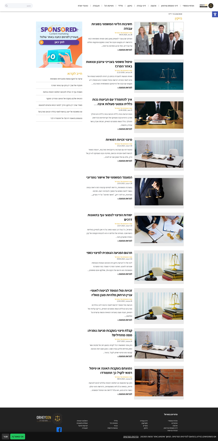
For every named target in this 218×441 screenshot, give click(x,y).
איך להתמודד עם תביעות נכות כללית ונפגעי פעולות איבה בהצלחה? (112, 104)
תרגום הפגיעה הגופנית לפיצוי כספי (109, 252)
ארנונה (153, 5)
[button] (215, 14)
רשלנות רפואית (82, 420)
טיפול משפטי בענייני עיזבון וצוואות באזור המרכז (109, 63)
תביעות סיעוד (83, 425)
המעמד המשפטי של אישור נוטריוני (109, 177)
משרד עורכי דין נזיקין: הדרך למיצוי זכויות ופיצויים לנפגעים (60, 105)
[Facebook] (59, 430)
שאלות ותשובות (82, 423)
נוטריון (145, 425)
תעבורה (96, 5)
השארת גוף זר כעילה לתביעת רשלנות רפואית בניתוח (62, 92)
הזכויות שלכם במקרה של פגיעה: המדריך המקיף (64, 98)
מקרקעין (145, 423)
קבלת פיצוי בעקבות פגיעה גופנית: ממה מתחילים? (109, 332)
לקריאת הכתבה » (125, 49)
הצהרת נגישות (172, 430)
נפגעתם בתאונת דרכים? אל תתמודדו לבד (66, 118)
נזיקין (130, 5)
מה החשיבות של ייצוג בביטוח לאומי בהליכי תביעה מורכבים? (60, 111)
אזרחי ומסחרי (188, 5)
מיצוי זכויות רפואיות (119, 139)
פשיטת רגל (109, 5)
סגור (5, 436)
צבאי (116, 425)
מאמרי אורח (83, 5)
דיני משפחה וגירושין (169, 5)
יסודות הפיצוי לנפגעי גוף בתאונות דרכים (110, 217)
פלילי (120, 5)
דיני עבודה (141, 5)
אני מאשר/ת (18, 436)
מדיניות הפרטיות (131, 436)
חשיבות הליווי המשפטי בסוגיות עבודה (112, 26)
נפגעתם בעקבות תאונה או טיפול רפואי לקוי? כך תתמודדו (110, 370)
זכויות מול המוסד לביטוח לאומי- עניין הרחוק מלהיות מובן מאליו (111, 292)
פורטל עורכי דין (177, 14)
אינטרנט (174, 423)
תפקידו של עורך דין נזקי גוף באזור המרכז (66, 85)
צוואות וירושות (113, 428)
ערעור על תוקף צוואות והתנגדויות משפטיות (66, 78)
